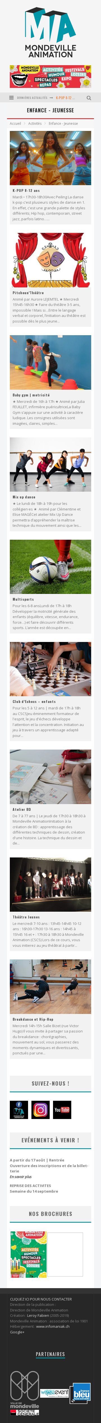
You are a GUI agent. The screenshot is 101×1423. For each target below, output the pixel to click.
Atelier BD (22, 809)
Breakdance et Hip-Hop (33, 1019)
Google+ (17, 1332)
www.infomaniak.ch (53, 1326)
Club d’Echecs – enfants (34, 701)
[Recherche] (89, 97)
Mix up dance (24, 496)
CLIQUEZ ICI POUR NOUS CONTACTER (41, 1299)
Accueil (15, 123)
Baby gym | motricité (31, 394)
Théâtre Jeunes (26, 916)
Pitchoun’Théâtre (28, 292)
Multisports (23, 599)
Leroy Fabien (38, 1315)
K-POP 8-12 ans (66, 97)
